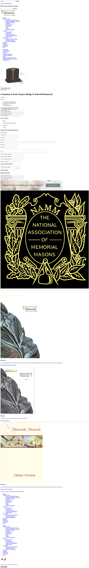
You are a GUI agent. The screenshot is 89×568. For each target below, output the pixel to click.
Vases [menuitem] (7, 27)
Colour (2, 109)
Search (17, 1)
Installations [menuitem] (5, 44)
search (2, 1)
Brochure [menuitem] (5, 42)
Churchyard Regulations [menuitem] (11, 41)
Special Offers (6, 60)
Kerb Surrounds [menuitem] (9, 24)
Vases (4, 56)
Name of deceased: (4, 161)
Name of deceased (4, 115)
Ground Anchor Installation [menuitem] (11, 35)
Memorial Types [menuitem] (6, 19)
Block (2, 566)
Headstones (5, 49)
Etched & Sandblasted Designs (9, 57)
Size (1, 107)
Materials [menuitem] (5, 43)
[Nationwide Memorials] (8, 15)
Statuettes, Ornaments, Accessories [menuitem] (13, 21)
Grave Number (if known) (6, 114)
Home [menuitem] (4, 17)
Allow (5, 566)
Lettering (2, 110)
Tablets (4, 53)
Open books (5, 51)
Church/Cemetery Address (6, 112)
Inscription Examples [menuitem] (10, 40)
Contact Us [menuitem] (5, 46)
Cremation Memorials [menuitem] (10, 29)
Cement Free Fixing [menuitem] (10, 34)
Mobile (2, 142)
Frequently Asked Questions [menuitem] (11, 39)
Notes (2, 151)
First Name (3, 135)
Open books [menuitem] (8, 26)
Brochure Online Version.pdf (6, 489)
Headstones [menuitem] (8, 23)
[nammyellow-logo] (45, 288)
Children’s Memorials (7, 55)
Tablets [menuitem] (7, 28)
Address (2, 147)
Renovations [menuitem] (8, 33)
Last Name (3, 137)
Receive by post (12, 365)
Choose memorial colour (5, 88)
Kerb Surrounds (6, 50)
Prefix (2, 132)
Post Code (3, 144)
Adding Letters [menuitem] (9, 36)
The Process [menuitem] (5, 37)
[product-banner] (31, 189)
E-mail (2, 139)
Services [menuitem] (5, 30)
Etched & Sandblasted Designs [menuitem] (12, 20)
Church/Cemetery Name (6, 111)
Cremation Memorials (7, 54)
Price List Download (5, 420)
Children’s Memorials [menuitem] (10, 22)
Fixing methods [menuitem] (9, 31)
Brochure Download (5, 365)
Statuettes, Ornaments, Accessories (10, 58)
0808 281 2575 (8, 3)
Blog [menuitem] (4, 47)
